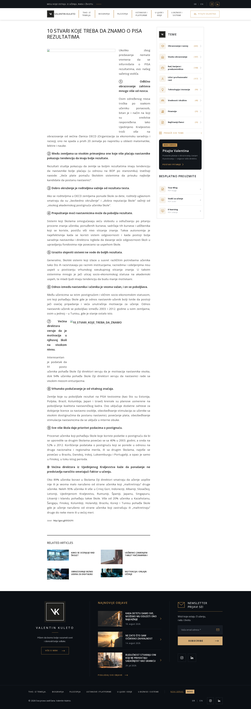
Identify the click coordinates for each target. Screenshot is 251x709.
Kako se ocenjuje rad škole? (83, 554)
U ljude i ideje (124, 691)
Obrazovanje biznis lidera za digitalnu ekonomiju (82, 574)
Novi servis (182, 691)
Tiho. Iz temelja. (37, 691)
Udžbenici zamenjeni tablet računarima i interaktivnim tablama (136, 556)
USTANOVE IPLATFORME (141, 14)
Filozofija (122, 13)
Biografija (104, 13)
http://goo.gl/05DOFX (63, 520)
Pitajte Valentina (207, 14)
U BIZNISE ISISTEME (176, 14)
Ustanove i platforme (98, 691)
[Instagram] (212, 4)
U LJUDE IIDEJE (159, 14)
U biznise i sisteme (148, 691)
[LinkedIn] (217, 4)
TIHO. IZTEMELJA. (86, 14)
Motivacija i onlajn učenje (136, 573)
